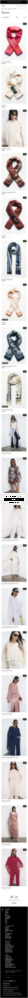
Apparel (7, 912)
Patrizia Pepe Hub (9, 947)
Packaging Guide (8, 950)
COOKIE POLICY (8, 956)
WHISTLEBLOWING (8, 965)
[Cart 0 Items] (25, 6)
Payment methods (9, 930)
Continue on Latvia (14, 499)
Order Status (8, 936)
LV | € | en (8, 977)
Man (6, 919)
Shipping (7, 927)
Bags (6, 914)
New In (6, 911)
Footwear (7, 915)
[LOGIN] (20, 6)
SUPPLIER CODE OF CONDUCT (11, 967)
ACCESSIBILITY (8, 962)
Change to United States (14, 502)
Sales (6, 922)
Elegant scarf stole (6, 148)
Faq (6, 932)
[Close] (26, 2)
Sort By (25, 17)
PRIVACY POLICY (8, 958)
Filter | (5, 17)
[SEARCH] (17, 6)
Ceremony (7, 918)
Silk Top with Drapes (6, 453)
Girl (6, 921)
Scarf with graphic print (7, 279)
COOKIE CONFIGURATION (10, 964)
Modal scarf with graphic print (9, 192)
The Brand (7, 943)
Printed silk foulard (6, 62)
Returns (7, 929)
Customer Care (8, 933)
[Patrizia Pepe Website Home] (4, 6)
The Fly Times (8, 944)
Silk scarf (4, 105)
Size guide (7, 935)
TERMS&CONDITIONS (9, 959)
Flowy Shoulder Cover (7, 670)
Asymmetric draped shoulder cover (10, 540)
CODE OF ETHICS (8, 961)
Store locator (8, 938)
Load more (14, 903)
